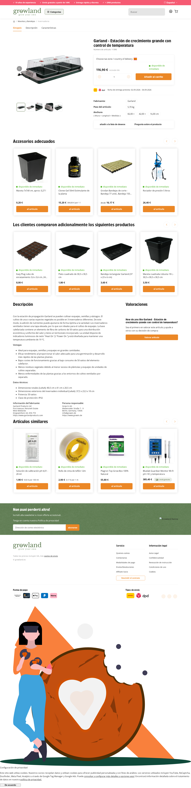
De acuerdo (10, 785)
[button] (21, 107)
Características (49, 27)
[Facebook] (163, 596)
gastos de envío (51, 556)
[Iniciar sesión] (170, 12)
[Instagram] (175, 596)
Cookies (152, 571)
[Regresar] (19, 68)
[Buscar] (161, 12)
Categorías (55, 11)
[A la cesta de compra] (176, 12)
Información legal (158, 545)
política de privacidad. (31, 779)
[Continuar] (80, 68)
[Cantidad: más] (128, 77)
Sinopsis (17, 27)
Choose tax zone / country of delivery (114, 58)
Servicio (120, 545)
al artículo (32, 209)
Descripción (31, 27)
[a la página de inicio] (27, 12)
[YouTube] (169, 596)
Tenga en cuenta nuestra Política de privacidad (36, 520)
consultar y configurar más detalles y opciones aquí (109, 776)
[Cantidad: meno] (99, 77)
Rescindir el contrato (130, 578)
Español (171, 2)
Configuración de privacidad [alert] (14, 767)
